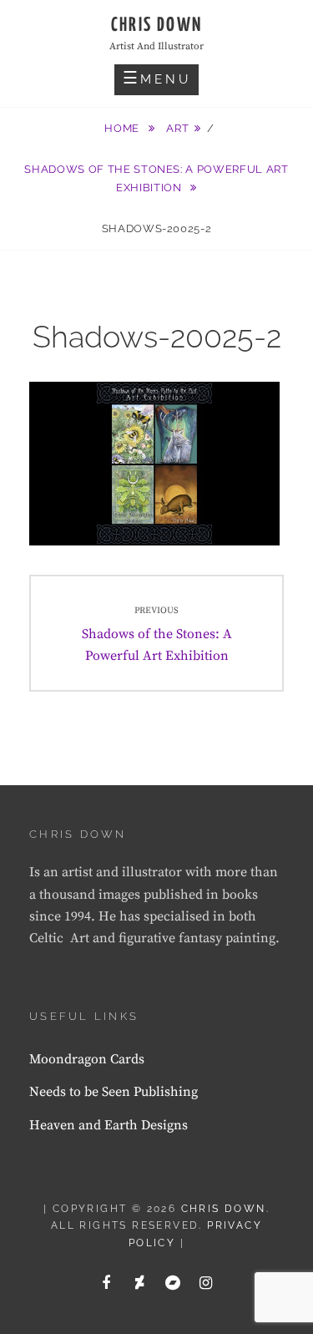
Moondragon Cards (86, 1059)
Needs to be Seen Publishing (113, 1091)
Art (177, 128)
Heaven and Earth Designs (108, 1125)
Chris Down (157, 25)
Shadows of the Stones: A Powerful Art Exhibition (156, 178)
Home (123, 128)
